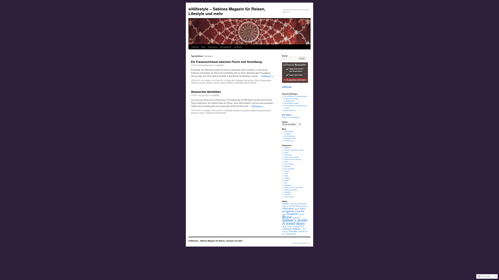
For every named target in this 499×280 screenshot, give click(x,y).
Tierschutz (287, 194)
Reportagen (287, 185)
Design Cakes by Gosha (291, 157)
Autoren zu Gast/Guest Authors (294, 150)
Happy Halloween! (290, 110)
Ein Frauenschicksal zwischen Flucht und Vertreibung (226, 62)
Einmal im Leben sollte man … (293, 159)
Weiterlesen (267, 76)
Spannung (194, 112)
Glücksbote (287, 166)
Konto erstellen (288, 131)
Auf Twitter (287, 115)
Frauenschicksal (265, 80)
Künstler (202, 82)
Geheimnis (195, 82)
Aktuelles (287, 148)
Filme (286, 162)
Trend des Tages (289, 197)
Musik (286, 176)
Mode (286, 173)
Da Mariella (287, 155)
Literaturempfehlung (264, 110)
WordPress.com (289, 141)
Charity (286, 152)
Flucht (256, 80)
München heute (219, 82)
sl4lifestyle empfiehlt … (291, 190)
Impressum (238, 47)
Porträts (286, 180)
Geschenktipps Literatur (291, 103)
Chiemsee (239, 80)
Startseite (195, 47)
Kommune (209, 82)
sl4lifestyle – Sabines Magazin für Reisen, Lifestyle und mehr (226, 11)
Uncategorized (290, 233)
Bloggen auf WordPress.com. (302, 243)
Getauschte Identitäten (206, 92)
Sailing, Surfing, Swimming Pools (292, 226)
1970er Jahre (230, 80)
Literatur (207, 80)
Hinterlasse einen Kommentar (245, 82)
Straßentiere (287, 192)
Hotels (297, 209)
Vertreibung (230, 82)
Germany (304, 206)
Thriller (201, 112)
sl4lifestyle (220, 65)
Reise (285, 183)
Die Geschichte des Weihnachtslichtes (295, 96)
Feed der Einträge (289, 136)
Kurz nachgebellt (289, 169)
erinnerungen (249, 80)
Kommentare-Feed (290, 138)
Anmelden (287, 134)
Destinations (213, 47)
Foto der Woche (289, 164)
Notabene (287, 178)
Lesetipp (253, 110)
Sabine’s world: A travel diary (293, 187)
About (203, 47)
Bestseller (229, 110)
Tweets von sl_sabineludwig (290, 117)
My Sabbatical (225, 47)
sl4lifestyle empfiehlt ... (292, 228)
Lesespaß (245, 110)
